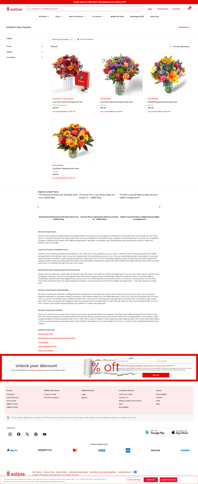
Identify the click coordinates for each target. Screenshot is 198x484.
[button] (99, 27)
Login (83, 394)
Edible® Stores (12, 407)
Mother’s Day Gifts (45, 334)
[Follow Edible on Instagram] (10, 434)
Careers (159, 397)
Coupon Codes (50, 394)
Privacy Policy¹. (161, 366)
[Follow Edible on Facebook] (18, 434)
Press (158, 401)
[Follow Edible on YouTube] (44, 434)
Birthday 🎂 (44, 16)
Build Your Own (117, 16)
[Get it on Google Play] (155, 432)
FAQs (121, 404)
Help (150, 9)
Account (176, 9)
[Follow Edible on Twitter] (27, 434)
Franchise (10, 394)
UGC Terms (37, 472)
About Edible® (161, 394)
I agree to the (124, 366)
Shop (57, 16)
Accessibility (124, 407)
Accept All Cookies (168, 480)
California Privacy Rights (78, 472)
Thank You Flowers (45, 350)
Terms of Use (148, 366)
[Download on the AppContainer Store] (179, 432)
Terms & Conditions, (136, 366)
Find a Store (162, 9)
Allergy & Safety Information (130, 401)
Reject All (150, 480)
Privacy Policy (61, 472)
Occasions (97, 16)
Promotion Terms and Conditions (103, 472)
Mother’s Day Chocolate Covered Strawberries (56, 338)
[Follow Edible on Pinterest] (36, 434)
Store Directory (13, 397)
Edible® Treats (12, 404)
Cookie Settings (124, 472)
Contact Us (123, 397)
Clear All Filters (86, 39)
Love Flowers (43, 342)
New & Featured (76, 16)
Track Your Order (125, 394)
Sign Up (156, 375)
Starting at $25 (137, 16)
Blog (158, 404)
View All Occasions (51, 397)
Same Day (154, 16)
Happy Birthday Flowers (47, 346)
